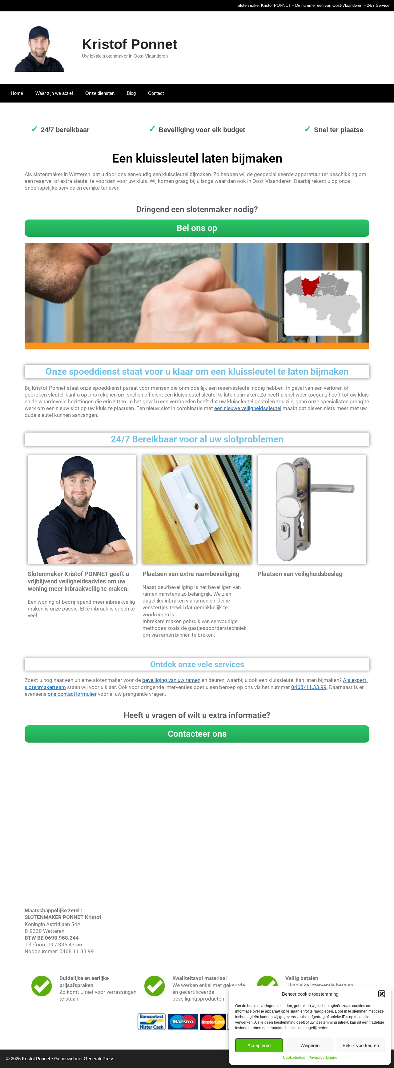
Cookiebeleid (294, 1057)
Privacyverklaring (322, 1057)
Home (17, 93)
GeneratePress (99, 1058)
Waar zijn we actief (54, 93)
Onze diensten (100, 93)
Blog (131, 93)
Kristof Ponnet (129, 44)
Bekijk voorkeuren (361, 1045)
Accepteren (259, 1045)
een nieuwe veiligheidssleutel (247, 408)
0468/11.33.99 (309, 687)
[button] (382, 994)
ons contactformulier (72, 694)
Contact (156, 93)
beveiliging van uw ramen (171, 680)
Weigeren (310, 1045)
